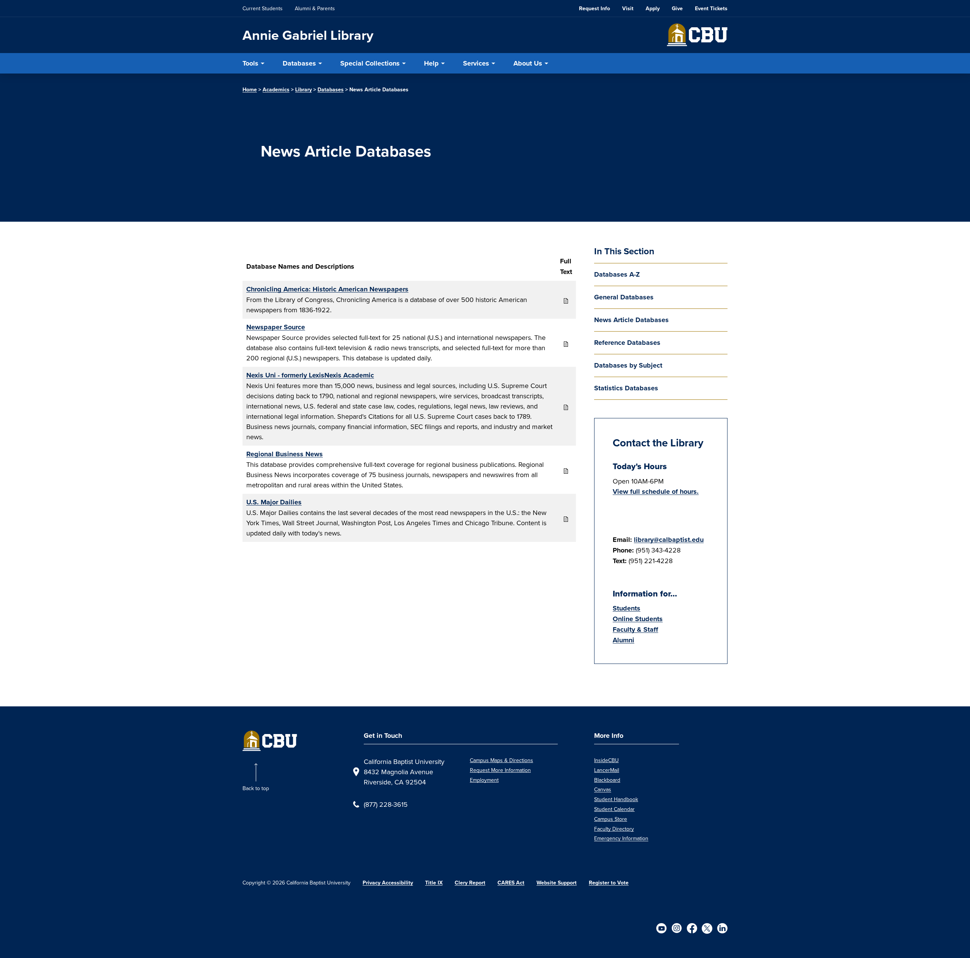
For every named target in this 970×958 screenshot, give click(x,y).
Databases (299, 63)
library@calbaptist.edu (669, 540)
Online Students (638, 619)
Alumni (623, 640)
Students (626, 608)
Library (303, 90)
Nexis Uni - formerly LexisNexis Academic (310, 375)
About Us (527, 63)
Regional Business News (284, 454)
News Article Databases (631, 320)
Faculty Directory (614, 829)
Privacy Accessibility (388, 883)
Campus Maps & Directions (501, 760)
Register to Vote (609, 883)
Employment (484, 780)
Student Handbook (616, 799)
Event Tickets (711, 9)
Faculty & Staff (635, 629)
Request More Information (500, 770)
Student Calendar (614, 809)
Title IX (434, 883)
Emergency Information (621, 838)
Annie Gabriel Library (307, 35)
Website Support (557, 883)
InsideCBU (606, 760)
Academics (276, 90)
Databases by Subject (628, 365)
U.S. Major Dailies (274, 502)
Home (249, 90)
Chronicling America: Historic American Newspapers (327, 289)
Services (476, 63)
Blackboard (607, 780)
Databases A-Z (617, 274)
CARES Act (511, 883)
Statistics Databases (626, 388)
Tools (250, 63)
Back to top (255, 788)
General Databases (624, 297)
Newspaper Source (275, 327)
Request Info (594, 9)
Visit (628, 9)
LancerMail (606, 770)
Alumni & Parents (315, 8)
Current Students (262, 8)
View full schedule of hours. (656, 491)
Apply (653, 9)
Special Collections (370, 63)
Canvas (602, 789)
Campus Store (610, 819)
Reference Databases (627, 343)
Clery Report (470, 883)
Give (677, 9)
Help (431, 63)
